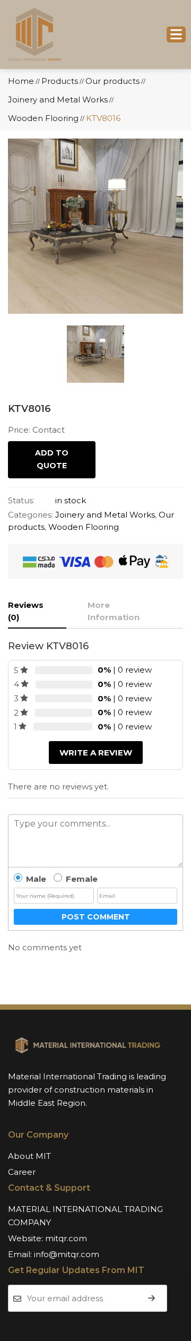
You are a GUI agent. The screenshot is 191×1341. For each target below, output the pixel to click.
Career (22, 1172)
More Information (114, 611)
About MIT (29, 1156)
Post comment (96, 917)
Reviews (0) (26, 611)
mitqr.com (66, 1238)
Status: (21, 500)
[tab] (37, 612)
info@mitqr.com (66, 1254)
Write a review (95, 752)
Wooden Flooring (83, 527)
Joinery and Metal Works (105, 515)
